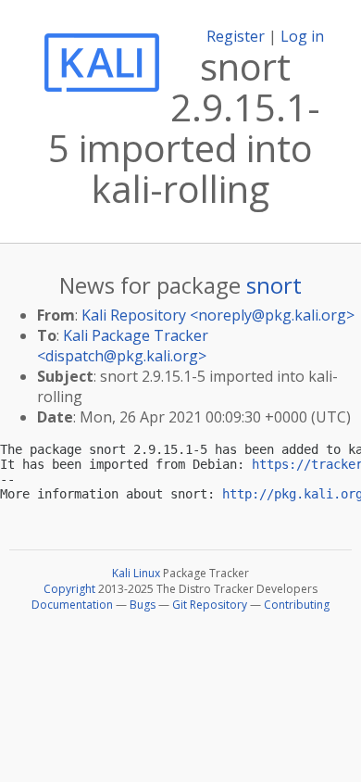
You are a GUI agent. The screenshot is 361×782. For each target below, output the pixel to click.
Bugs (143, 604)
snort (274, 285)
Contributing (297, 604)
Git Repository (209, 604)
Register (235, 36)
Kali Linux (136, 573)
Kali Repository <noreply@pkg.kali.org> (218, 315)
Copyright (69, 589)
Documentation (72, 604)
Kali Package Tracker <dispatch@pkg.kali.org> (122, 345)
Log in (302, 36)
